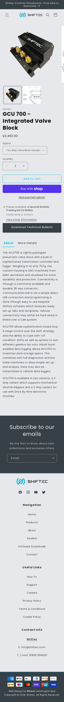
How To (32, 577)
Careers (32, 593)
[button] (7, 15)
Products (32, 522)
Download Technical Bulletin (32, 227)
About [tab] (9, 243)
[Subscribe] (53, 458)
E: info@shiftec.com (31, 647)
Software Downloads (32, 546)
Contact (32, 554)
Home (32, 514)
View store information (21, 219)
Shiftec (31, 694)
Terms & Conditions (32, 609)
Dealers (32, 538)
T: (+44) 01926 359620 (32, 655)
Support (32, 585)
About (32, 530)
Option (7, 143)
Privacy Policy (32, 601)
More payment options (32, 197)
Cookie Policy (32, 617)
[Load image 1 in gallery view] (12, 95)
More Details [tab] (27, 243)
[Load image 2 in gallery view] (32, 95)
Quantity (8, 159)
